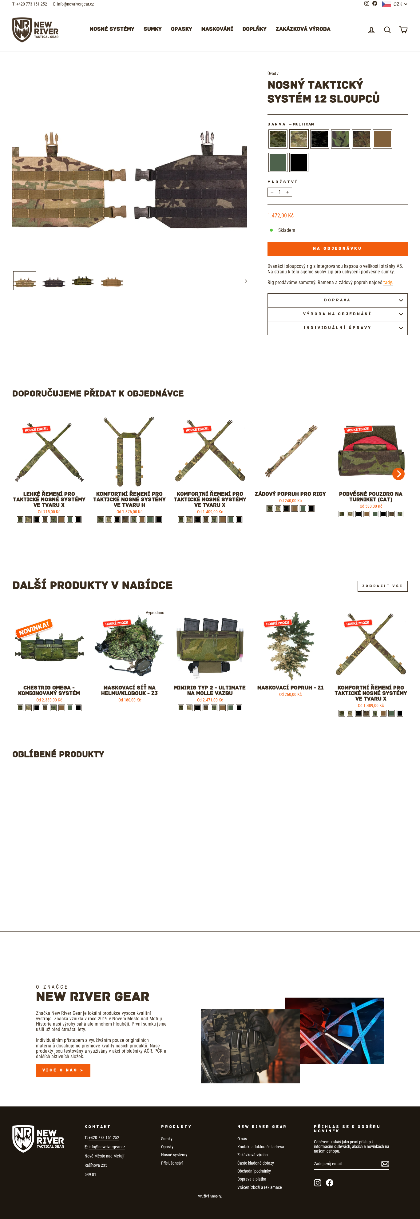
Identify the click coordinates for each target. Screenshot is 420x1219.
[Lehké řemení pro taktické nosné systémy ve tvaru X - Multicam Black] (37, 519)
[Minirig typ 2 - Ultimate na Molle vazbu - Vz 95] (214, 708)
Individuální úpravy (337, 328)
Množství (282, 182)
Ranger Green (278, 162)
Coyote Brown (382, 139)
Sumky (153, 29)
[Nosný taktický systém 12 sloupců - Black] (88, 895)
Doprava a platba (251, 1179)
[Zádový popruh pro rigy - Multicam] (278, 508)
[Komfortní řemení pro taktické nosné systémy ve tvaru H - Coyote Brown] (142, 519)
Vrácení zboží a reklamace (259, 1187)
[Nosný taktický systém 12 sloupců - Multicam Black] (47, 895)
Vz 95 (340, 139)
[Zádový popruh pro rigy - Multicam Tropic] (270, 508)
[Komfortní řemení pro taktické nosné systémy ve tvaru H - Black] (158, 519)
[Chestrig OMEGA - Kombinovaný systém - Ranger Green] (70, 708)
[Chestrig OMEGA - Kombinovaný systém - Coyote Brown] (62, 708)
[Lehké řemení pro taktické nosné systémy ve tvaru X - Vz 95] (53, 519)
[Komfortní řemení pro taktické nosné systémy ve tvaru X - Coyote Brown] (222, 519)
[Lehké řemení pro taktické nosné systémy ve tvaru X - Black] (78, 519)
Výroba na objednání (337, 314)
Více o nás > (63, 1070)
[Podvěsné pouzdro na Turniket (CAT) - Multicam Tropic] (342, 514)
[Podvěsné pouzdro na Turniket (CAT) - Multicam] (350, 514)
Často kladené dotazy (255, 1163)
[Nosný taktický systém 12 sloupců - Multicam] (39, 895)
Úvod (271, 73)
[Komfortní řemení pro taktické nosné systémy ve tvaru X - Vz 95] (214, 519)
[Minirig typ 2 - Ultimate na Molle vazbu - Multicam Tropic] (181, 708)
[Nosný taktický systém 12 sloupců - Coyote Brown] (72, 895)
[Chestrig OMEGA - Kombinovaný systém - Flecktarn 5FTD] (45, 708)
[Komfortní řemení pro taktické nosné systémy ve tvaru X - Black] (239, 519)
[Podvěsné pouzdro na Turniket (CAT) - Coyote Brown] (367, 514)
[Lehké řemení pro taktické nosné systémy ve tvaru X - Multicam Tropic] (20, 519)
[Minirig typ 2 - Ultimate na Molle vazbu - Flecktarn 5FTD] (206, 708)
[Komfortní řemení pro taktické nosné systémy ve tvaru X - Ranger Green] (231, 519)
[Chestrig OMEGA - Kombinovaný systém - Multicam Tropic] (20, 708)
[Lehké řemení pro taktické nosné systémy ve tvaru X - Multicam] (28, 519)
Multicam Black (320, 139)
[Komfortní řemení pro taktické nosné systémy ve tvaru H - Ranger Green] (150, 519)
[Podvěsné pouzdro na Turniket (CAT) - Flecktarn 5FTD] (391, 514)
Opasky (181, 29)
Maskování (217, 29)
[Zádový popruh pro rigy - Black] (311, 508)
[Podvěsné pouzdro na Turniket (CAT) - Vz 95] (400, 514)
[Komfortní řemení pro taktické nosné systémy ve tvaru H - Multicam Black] (117, 519)
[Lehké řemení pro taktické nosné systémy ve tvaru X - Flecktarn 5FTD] (45, 519)
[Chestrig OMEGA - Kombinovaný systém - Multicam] (28, 708)
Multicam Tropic (278, 139)
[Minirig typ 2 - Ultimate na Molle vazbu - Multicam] (189, 708)
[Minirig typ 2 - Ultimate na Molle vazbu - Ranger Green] (231, 708)
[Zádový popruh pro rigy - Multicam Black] (286, 508)
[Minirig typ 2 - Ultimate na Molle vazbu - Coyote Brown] (222, 708)
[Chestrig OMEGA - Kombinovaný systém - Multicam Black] (37, 708)
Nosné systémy (112, 29)
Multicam (299, 139)
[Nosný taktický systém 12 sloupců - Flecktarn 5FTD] (63, 895)
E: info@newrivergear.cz (73, 4)
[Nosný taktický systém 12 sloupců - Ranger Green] (80, 895)
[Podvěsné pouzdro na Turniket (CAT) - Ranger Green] (375, 514)
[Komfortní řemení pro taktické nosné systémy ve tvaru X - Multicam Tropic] (181, 519)
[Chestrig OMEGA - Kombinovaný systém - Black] (78, 708)
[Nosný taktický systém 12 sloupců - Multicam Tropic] (30, 895)
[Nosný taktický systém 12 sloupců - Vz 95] (55, 895)
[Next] (398, 474)
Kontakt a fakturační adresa (260, 1146)
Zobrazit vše (382, 586)
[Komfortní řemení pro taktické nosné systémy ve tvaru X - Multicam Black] (197, 519)
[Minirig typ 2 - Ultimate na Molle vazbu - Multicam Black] (197, 708)
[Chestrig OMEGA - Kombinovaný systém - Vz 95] (53, 708)
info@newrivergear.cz (107, 1146)
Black (299, 162)
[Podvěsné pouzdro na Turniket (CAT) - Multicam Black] (358, 514)
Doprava (337, 300)
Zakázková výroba (303, 29)
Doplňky (255, 29)
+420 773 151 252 (104, 1137)
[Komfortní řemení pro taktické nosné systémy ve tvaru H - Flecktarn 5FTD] (125, 519)
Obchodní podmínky (254, 1171)
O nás (242, 1138)
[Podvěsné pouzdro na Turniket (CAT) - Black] (383, 514)
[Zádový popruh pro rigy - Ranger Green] (303, 508)
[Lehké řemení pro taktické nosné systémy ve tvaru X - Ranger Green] (70, 519)
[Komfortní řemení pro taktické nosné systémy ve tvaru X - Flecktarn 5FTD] (206, 519)
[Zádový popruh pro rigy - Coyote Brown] (295, 508)
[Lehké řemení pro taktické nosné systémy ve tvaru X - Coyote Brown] (62, 519)
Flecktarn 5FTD (361, 139)
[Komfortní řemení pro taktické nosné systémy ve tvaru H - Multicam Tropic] (100, 519)
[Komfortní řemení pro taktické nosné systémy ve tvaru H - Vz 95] (134, 519)
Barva (290, 124)
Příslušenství (172, 1163)
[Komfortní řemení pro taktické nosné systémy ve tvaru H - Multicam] (109, 519)
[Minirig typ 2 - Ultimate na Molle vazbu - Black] (239, 708)
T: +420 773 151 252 (29, 4)
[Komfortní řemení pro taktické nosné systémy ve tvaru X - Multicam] (189, 519)
